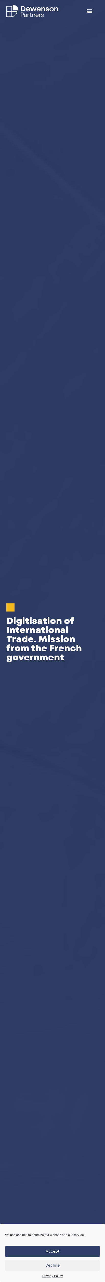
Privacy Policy (52, 1276)
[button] (89, 11)
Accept (52, 1251)
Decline (52, 1265)
